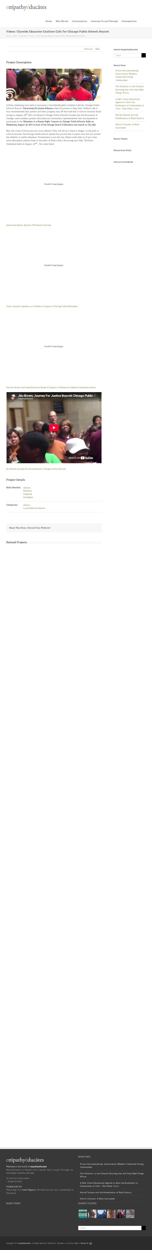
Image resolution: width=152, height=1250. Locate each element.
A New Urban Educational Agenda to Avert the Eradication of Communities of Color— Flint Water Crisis (109, 1185)
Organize (27, 494)
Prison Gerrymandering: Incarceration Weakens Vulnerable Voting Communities (112, 1166)
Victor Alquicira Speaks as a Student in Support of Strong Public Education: (42, 306)
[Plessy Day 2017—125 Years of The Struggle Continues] (82, 1213)
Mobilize (27, 491)
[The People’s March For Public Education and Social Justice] (120, 1213)
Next (97, 49)
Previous (88, 49)
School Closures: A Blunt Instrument (97, 1198)
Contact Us (84, 1243)
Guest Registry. (29, 1190)
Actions (26, 487)
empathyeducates (38, 1166)
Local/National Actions (34, 508)
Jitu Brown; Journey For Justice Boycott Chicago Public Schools (36, 469)
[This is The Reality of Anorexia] (92, 1213)
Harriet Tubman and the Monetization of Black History (106, 1192)
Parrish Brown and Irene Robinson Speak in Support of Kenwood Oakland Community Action (51, 387)
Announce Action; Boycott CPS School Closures (28, 225)
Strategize (28, 497)
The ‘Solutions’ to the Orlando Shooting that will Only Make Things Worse (129, 89)
